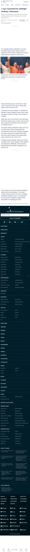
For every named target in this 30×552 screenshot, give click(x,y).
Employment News (19, 308)
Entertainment (25, 4)
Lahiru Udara (18, 258)
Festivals (17, 319)
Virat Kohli (3, 420)
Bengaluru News (4, 264)
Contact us (12, 503)
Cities (6, 203)
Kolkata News (4, 273)
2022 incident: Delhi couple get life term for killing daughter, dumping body (22, 485)
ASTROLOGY (3, 297)
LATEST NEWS (4, 233)
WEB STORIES (4, 330)
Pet (1, 326)
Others (2, 379)
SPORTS (2, 372)
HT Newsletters (23, 505)
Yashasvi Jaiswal (18, 253)
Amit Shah (3, 417)
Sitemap (2, 510)
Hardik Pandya (4, 253)
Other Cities (17, 281)
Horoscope (3, 300)
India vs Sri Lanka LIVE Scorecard (22, 248)
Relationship (3, 324)
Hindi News (17, 448)
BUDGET (3, 347)
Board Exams (18, 306)
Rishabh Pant (3, 255)
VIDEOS (2, 344)
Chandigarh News (4, 266)
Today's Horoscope (5, 429)
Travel (16, 324)
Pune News (10, 203)
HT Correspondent (7, 22)
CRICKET (3, 243)
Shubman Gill (3, 250)
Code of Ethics (23, 508)
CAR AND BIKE (4, 365)
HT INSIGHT (3, 386)
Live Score (3, 248)
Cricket (12, 4)
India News (17, 4)
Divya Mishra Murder (19, 432)
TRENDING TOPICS (5, 435)
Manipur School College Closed (21, 429)
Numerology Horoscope (20, 427)
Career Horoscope (19, 425)
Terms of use (23, 503)
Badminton (3, 375)
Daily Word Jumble (5, 405)
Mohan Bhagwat (18, 415)
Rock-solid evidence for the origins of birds (7, 458)
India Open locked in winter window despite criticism (7, 485)
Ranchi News (3, 281)
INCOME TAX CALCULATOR (7, 409)
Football (16, 375)
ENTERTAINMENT (5, 284)
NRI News (3, 450)
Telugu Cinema (18, 443)
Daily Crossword (18, 403)
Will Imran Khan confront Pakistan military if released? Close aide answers (6, 480)
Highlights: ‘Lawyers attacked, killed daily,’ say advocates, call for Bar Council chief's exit (6, 496)
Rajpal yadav (17, 417)
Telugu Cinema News (5, 291)
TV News (17, 291)
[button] (2, 2)
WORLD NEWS (4, 236)
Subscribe (26, 1)
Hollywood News (18, 287)
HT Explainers (18, 450)
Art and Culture (4, 317)
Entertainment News (5, 445)
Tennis (16, 377)
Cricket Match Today (19, 246)
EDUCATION (3, 303)
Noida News (17, 276)
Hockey (2, 377)
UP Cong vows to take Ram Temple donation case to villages (7, 464)
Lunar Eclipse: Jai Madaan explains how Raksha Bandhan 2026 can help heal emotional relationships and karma (21, 465)
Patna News (3, 278)
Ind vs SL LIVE (18, 255)
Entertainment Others (19, 294)
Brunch (16, 317)
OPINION (3, 358)
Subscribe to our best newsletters (15, 217)
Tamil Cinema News (19, 289)
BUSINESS (3, 337)
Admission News (4, 306)
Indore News (3, 271)
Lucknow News (18, 273)
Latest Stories (5, 455)
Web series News (4, 294)
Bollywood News (4, 287)
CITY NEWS (3, 261)
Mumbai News (4, 276)
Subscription (3, 508)
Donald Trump (4, 415)
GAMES (2, 401)
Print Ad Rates (13, 508)
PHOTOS (3, 340)
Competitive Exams (5, 308)
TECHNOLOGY (4, 369)
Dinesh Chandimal (5, 258)
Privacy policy (4, 505)
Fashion (2, 319)
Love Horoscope (4, 427)
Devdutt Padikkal (18, 250)
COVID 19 (3, 397)
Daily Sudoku (3, 403)
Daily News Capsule (5, 220)
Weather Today (13, 505)
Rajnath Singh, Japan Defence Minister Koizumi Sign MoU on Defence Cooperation (21, 480)
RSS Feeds (12, 510)
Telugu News (3, 448)
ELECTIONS (3, 390)
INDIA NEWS (4, 240)
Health (2, 321)
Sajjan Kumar (3, 432)
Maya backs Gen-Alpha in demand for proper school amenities (7, 471)
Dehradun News (18, 266)
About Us (3, 503)
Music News (3, 289)
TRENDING (3, 333)
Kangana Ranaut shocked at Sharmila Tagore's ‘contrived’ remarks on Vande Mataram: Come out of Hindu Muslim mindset (22, 472)
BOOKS (2, 383)
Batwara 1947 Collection (6, 422)
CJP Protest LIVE (4, 425)
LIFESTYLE (3, 314)
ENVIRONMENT (4, 351)
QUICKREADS (4, 394)
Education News (18, 311)
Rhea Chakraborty (19, 422)
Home (2, 4)
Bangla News (18, 445)
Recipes (16, 321)
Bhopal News (18, 264)
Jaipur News (17, 271)
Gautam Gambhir (18, 420)
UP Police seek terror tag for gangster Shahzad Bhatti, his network (21, 458)
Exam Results (3, 311)
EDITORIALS (3, 362)
